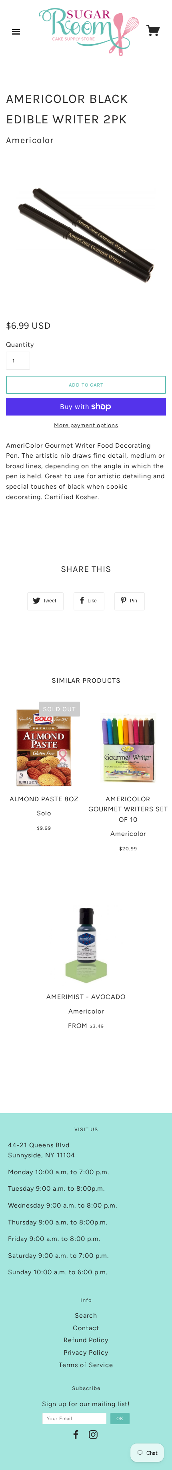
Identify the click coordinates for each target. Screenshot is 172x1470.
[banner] (89, 32)
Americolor (30, 140)
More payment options (86, 425)
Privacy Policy (86, 1352)
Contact (86, 1328)
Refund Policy (86, 1340)
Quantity (18, 344)
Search (86, 1315)
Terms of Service (86, 1365)
